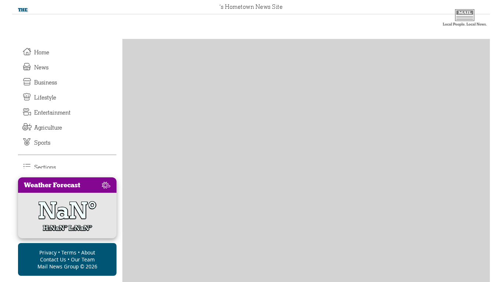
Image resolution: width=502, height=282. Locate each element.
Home (41, 52)
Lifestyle (45, 97)
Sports (42, 143)
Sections (45, 167)
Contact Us (53, 259)
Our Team (83, 259)
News (41, 67)
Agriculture (48, 127)
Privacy (48, 252)
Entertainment (52, 112)
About (88, 252)
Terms (68, 252)
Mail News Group (58, 266)
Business (45, 82)
